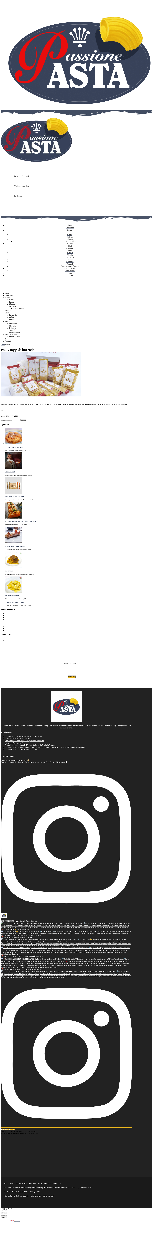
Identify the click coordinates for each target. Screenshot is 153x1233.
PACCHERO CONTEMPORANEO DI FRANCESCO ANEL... (21, 521)
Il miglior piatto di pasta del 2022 (15, 546)
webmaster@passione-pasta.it (41, 1196)
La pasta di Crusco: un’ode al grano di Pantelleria (21, 617)
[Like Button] (1, 410)
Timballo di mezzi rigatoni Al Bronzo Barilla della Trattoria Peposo (27, 621)
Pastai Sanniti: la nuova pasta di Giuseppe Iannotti (21, 627)
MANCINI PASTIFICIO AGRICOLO (15, 496)
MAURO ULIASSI (10, 472)
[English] (3, 281)
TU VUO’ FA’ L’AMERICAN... (13, 596)
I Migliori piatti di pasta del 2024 (15, 615)
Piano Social (23, 1196)
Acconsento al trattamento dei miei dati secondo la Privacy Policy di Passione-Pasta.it (73, 672)
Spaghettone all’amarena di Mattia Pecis (18, 630)
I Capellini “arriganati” (12, 619)
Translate (17, 1221)
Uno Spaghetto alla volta (13, 628)
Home (3, 345)
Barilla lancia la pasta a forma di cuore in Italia (20, 613)
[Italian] (1, 281)
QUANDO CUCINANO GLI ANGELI (15, 602)
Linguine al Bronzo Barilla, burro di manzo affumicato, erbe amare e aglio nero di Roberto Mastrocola (38, 623)
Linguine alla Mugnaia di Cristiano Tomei (19, 625)
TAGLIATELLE (9, 571)
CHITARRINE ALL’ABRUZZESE (13, 447)
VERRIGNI (5, 400)
